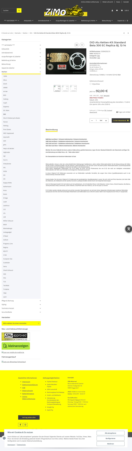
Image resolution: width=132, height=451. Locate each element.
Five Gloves (7, 129)
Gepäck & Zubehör (8, 68)
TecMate (6, 285)
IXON (5, 171)
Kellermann (7, 186)
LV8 (4, 217)
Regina (5, 247)
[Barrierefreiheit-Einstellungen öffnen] (128, 229)
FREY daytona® (8, 133)
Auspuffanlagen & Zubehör (11, 56)
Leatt (5, 202)
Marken (4, 72)
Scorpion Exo (7, 259)
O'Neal (5, 236)
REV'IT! (5, 251)
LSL (4, 213)
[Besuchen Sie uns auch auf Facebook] (20, 425)
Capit (5, 103)
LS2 (4, 209)
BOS (4, 95)
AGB (23, 388)
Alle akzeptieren (110, 433)
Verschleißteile (7, 312)
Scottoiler (6, 263)
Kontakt (126, 2)
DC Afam (6, 110)
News (118, 2)
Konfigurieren (110, 438)
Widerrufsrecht (108, 2)
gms (4, 145)
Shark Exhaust (8, 270)
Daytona (6, 107)
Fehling (5, 126)
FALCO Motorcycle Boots (11, 118)
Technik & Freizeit (8, 308)
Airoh (5, 84)
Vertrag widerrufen (29, 417)
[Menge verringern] (92, 120)
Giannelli (6, 137)
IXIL (4, 167)
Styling (4, 304)
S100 (5, 255)
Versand (106, 96)
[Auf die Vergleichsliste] (76, 45)
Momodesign (7, 228)
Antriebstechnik (7, 53)
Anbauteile (5, 49)
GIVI (4, 141)
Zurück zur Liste (8, 33)
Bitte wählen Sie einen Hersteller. (15, 323)
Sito (4, 278)
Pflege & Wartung (8, 301)
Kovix (5, 194)
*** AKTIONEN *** (8, 45)
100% (5, 76)
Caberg (5, 99)
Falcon (5, 122)
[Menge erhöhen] (106, 120)
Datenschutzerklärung (30, 385)
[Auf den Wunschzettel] (82, 45)
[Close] (128, 443)
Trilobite (6, 289)
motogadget (7, 232)
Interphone (7, 164)
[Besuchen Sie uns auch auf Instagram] (25, 425)
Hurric (5, 160)
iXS (4, 179)
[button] (112, 10)
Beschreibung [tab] (52, 130)
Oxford (5, 240)
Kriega (5, 198)
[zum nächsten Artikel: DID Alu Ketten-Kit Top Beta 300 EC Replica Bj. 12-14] (128, 33)
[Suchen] (19, 10)
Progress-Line (8, 244)
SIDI (4, 274)
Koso (5, 190)
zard (4, 297)
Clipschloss (96, 84)
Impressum (11, 445)
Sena (5, 266)
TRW (4, 293)
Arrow (5, 91)
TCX (4, 282)
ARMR (5, 88)
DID (98, 56)
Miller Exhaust (8, 221)
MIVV (5, 225)
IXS (4, 175)
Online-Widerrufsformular (90, 2)
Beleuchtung (6, 64)
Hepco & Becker (8, 148)
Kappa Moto (7, 183)
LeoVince (6, 206)
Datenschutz (21, 445)
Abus (5, 80)
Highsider (6, 152)
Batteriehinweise (28, 394)
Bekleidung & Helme (9, 60)
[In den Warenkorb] (47, 40)
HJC (4, 156)
